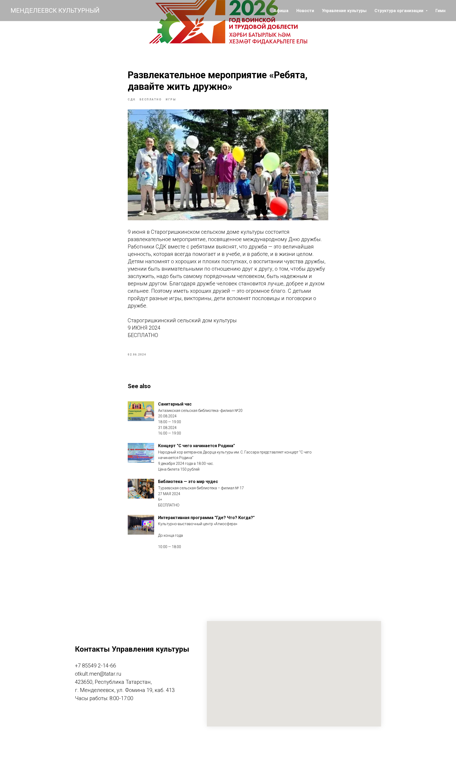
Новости (305, 10)
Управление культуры (344, 10)
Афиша (281, 10)
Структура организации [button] (399, 10)
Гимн (440, 10)
